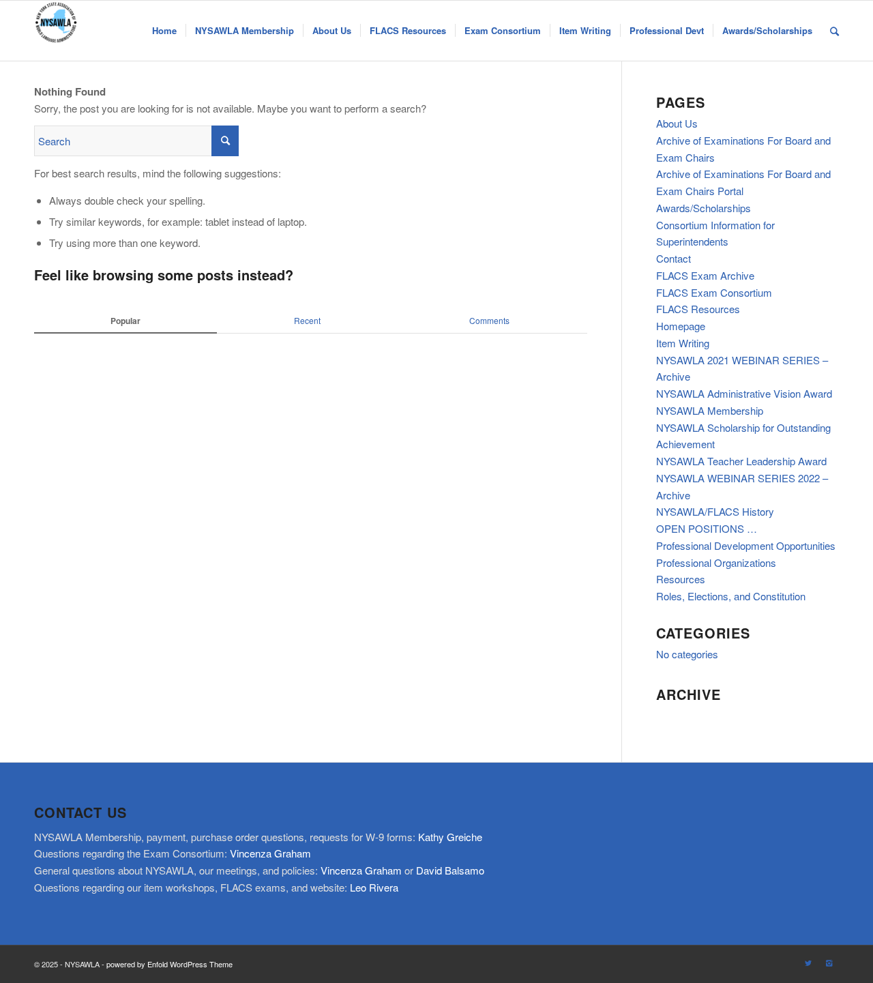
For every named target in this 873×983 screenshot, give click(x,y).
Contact (673, 258)
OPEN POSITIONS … (706, 528)
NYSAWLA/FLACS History (715, 511)
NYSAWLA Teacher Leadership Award (741, 461)
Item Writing (682, 343)
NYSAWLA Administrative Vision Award (744, 393)
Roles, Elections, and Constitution (730, 596)
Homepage (680, 326)
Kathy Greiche (450, 837)
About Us (677, 123)
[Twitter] (808, 962)
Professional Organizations (716, 562)
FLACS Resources (698, 309)
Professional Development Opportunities (745, 545)
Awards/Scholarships (703, 208)
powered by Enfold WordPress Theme (169, 963)
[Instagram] (828, 962)
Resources (680, 579)
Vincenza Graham (270, 853)
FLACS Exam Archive (705, 275)
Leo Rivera (374, 887)
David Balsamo (450, 870)
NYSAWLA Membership (709, 410)
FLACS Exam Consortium (714, 292)
